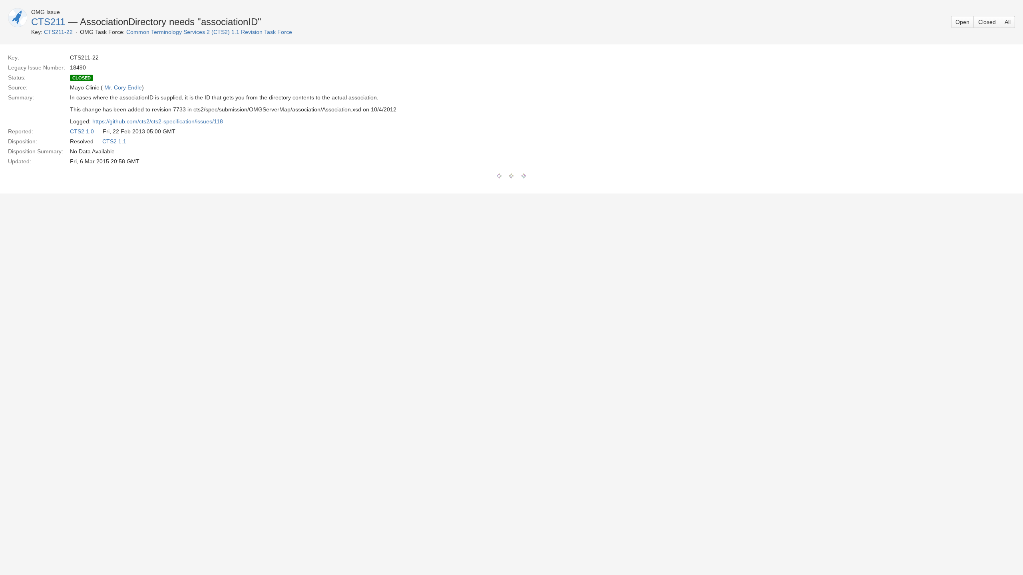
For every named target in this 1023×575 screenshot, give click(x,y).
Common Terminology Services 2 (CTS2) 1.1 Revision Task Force (209, 32)
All (1008, 22)
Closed (987, 22)
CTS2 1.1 (114, 141)
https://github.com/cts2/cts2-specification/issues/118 (157, 121)
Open (962, 22)
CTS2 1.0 (82, 131)
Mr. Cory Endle (123, 87)
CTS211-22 (58, 32)
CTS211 (48, 21)
